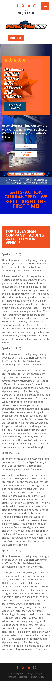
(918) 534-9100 (26, 11)
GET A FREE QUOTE (26, 153)
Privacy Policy (37, 676)
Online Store (16, 37)
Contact (26, 146)
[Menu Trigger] (45, 6)
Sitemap (23, 676)
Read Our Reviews (15, 106)
